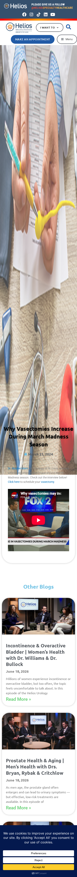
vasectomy (47, 481)
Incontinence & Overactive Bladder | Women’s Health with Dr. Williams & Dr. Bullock (36, 654)
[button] (67, 39)
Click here (14, 481)
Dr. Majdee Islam (18, 468)
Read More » (18, 699)
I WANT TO (47, 27)
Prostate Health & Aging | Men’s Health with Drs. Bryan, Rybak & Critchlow (35, 766)
